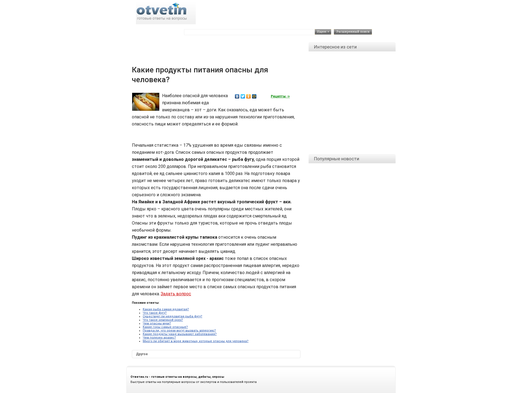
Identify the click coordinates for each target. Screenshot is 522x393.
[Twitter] (243, 96)
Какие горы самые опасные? (165, 327)
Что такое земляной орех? (163, 320)
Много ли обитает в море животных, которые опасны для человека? (195, 341)
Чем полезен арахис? (159, 337)
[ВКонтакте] (237, 96)
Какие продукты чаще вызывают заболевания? (180, 334)
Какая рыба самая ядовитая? (166, 309)
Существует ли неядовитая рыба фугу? (172, 316)
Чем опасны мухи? (157, 323)
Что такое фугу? (155, 313)
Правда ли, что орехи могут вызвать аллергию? (179, 330)
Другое (142, 354)
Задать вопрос (176, 293)
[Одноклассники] (248, 96)
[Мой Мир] (254, 96)
